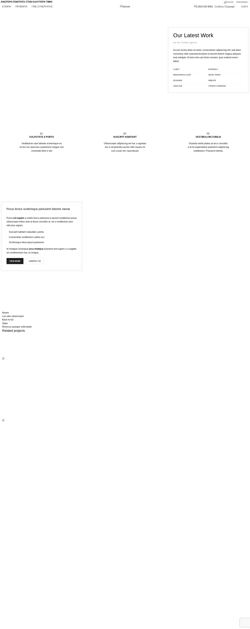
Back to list (7, 319)
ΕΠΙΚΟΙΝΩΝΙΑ (134, 381)
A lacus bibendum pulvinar (23, 25)
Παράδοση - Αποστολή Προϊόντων (144, 397)
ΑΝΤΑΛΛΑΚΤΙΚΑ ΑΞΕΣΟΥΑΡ (80, 403)
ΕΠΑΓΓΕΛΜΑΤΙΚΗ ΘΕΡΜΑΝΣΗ (81, 398)
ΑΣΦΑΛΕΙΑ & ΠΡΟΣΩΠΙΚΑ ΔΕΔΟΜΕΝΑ (148, 386)
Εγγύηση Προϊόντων (137, 413)
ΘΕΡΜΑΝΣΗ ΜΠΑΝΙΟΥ (77, 375)
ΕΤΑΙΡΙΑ (131, 365)
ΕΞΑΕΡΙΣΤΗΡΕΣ (73, 386)
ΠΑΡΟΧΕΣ (132, 370)
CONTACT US (35, 261)
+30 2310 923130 (204, 375)
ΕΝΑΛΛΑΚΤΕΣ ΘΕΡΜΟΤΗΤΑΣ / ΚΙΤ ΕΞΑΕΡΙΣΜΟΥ (91, 381)
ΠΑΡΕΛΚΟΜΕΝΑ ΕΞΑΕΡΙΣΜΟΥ (81, 392)
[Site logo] (125, 6)
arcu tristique (36, 249)
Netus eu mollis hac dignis (23, 346)
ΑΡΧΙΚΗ (5, 25)
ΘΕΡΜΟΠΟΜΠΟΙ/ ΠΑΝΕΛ (78, 370)
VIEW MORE (15, 261)
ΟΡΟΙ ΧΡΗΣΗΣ (135, 392)
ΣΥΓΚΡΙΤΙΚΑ (133, 375)
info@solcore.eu (205, 384)
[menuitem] (228, 2)
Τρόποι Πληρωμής (136, 403)
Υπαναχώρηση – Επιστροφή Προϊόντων (147, 408)
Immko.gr (83, 417)
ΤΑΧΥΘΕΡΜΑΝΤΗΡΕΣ (77, 364)
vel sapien (18, 218)
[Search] (237, 7)
